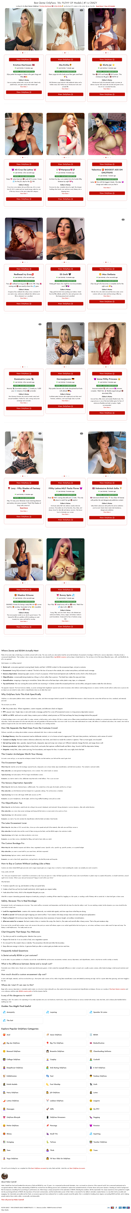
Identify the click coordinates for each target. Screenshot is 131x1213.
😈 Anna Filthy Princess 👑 (107, 379)
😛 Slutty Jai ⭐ (107, 64)
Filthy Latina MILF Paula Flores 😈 (65, 488)
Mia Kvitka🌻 (65, 64)
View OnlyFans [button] (23, 59)
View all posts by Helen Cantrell (12, 1200)
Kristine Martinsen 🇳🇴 (24, 64)
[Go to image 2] (65, 157)
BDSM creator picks (25, 991)
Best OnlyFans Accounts (77, 1168)
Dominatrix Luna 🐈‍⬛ (24, 379)
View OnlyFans (23, 92)
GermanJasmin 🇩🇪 (65, 379)
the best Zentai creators (117, 989)
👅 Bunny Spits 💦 (65, 595)
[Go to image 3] (108, 52)
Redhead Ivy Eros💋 (24, 274)
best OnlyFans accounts (38, 1168)
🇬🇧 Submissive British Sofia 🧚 (107, 488)
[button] (24, 87)
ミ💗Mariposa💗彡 (65, 169)
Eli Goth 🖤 (65, 274)
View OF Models (109, 6)
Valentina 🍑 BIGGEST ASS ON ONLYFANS (107, 171)
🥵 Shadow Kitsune (24, 595)
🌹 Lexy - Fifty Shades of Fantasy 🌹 (24, 490)
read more (24, 508)
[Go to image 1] (22, 52)
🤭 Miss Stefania (107, 274)
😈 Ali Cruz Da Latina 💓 (24, 169)
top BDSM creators (60, 657)
